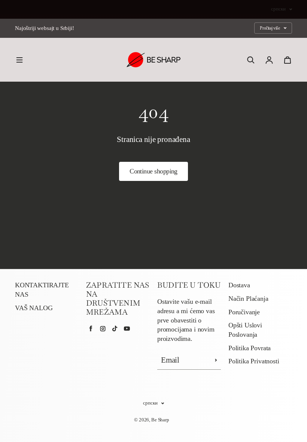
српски (278, 9)
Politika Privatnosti (253, 361)
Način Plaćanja (248, 298)
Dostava (239, 285)
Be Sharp (160, 420)
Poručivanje (244, 312)
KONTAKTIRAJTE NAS (42, 289)
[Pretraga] (250, 59)
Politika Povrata (249, 348)
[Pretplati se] (216, 360)
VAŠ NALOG (33, 308)
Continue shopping (153, 171)
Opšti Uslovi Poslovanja (245, 329)
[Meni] (19, 59)
